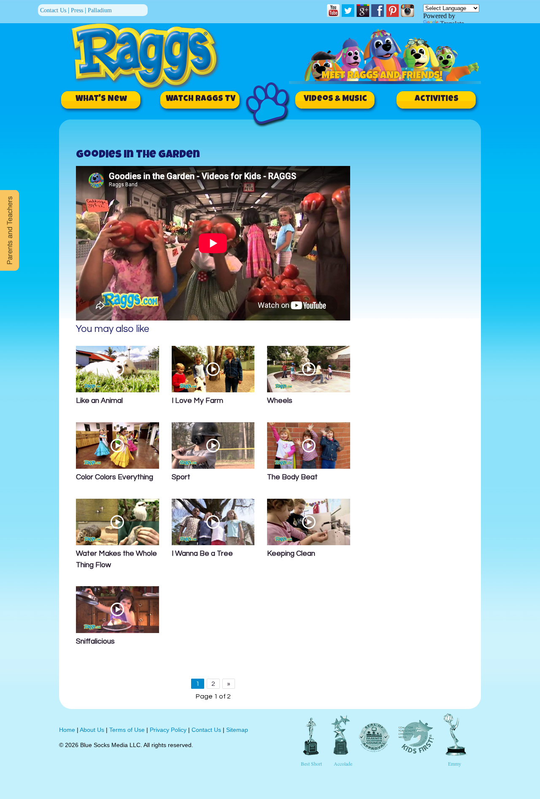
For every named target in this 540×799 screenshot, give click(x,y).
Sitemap (237, 729)
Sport (181, 477)
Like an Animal (99, 401)
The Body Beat (292, 477)
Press (77, 10)
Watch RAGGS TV (200, 99)
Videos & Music (335, 99)
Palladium (100, 10)
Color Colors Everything (114, 477)
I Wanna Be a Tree (202, 553)
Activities (437, 99)
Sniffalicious (95, 641)
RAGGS (151, 54)
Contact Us (53, 10)
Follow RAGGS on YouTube (333, 10)
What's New (101, 99)
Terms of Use (127, 729)
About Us (92, 729)
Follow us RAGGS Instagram (407, 10)
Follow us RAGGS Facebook (377, 10)
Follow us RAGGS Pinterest (392, 10)
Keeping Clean (291, 553)
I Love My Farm (197, 401)
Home (67, 729)
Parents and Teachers (9, 230)
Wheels (279, 401)
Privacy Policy (168, 729)
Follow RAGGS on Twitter (348, 10)
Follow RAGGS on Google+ (362, 10)
